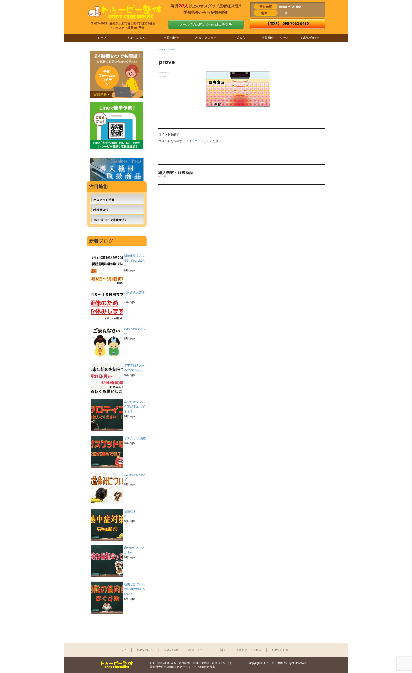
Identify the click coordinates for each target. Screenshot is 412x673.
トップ (101, 38)
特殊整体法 (100, 210)
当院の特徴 (171, 38)
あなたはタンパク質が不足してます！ (134, 406)
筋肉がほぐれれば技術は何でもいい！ (134, 589)
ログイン (197, 141)
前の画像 (161, 50)
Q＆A (241, 38)
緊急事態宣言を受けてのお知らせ (134, 260)
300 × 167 (162, 76)
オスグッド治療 (103, 199)
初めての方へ (136, 38)
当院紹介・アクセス (275, 38)
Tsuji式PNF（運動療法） (110, 220)
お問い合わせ (310, 38)
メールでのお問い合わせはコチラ (204, 24)
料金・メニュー (206, 38)
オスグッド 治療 (135, 438)
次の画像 (171, 50)
